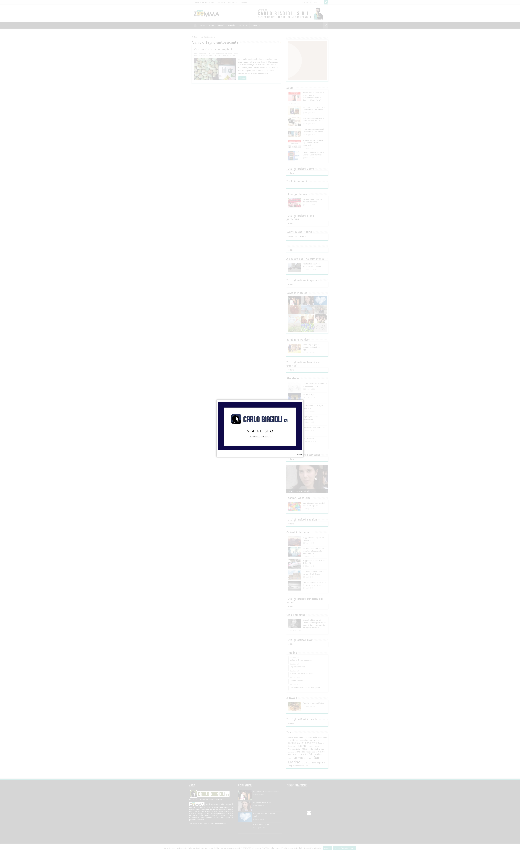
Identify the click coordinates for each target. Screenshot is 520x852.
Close (299, 455)
